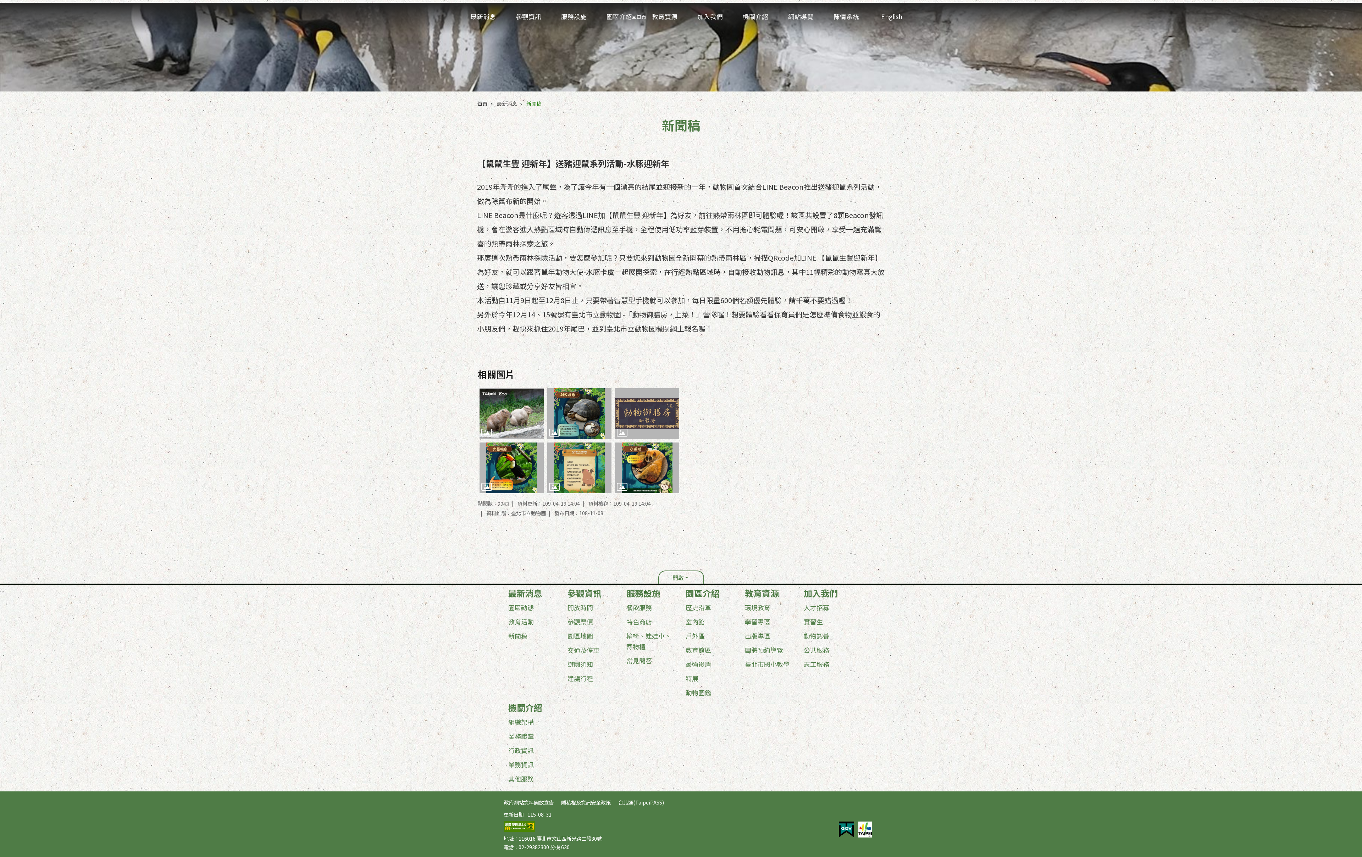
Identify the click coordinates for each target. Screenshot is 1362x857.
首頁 (482, 103)
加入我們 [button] (710, 16)
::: (2, 589)
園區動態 (521, 607)
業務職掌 (521, 736)
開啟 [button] (678, 577)
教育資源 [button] (664, 16)
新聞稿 (533, 103)
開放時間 (580, 607)
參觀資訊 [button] (528, 16)
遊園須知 (580, 664)
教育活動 (521, 621)
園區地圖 (580, 635)
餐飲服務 (639, 607)
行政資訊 (521, 750)
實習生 (813, 621)
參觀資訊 (585, 593)
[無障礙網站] (519, 829)
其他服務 (521, 778)
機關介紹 (525, 707)
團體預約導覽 (764, 650)
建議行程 (580, 678)
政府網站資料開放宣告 (529, 802)
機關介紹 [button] (755, 16)
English (891, 16)
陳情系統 (846, 16)
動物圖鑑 (698, 692)
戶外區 (695, 635)
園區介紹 (703, 593)
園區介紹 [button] (619, 16)
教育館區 (698, 650)
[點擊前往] (512, 413)
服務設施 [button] (574, 16)
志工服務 (816, 664)
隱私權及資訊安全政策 (586, 802)
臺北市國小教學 (767, 664)
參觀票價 (580, 621)
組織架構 (521, 722)
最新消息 (507, 103)
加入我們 (821, 593)
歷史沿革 (698, 607)
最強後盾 (698, 664)
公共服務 (816, 650)
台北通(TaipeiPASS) (641, 802)
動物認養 (816, 635)
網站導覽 (801, 16)
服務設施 (643, 593)
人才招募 (816, 607)
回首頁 (638, 16)
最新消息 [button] (483, 16)
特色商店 (639, 621)
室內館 (695, 621)
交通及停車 (583, 650)
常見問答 (639, 660)
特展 (692, 678)
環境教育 (757, 607)
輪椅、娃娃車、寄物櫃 (648, 641)
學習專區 (757, 621)
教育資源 (762, 593)
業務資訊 (521, 764)
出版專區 (757, 635)
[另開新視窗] (846, 830)
